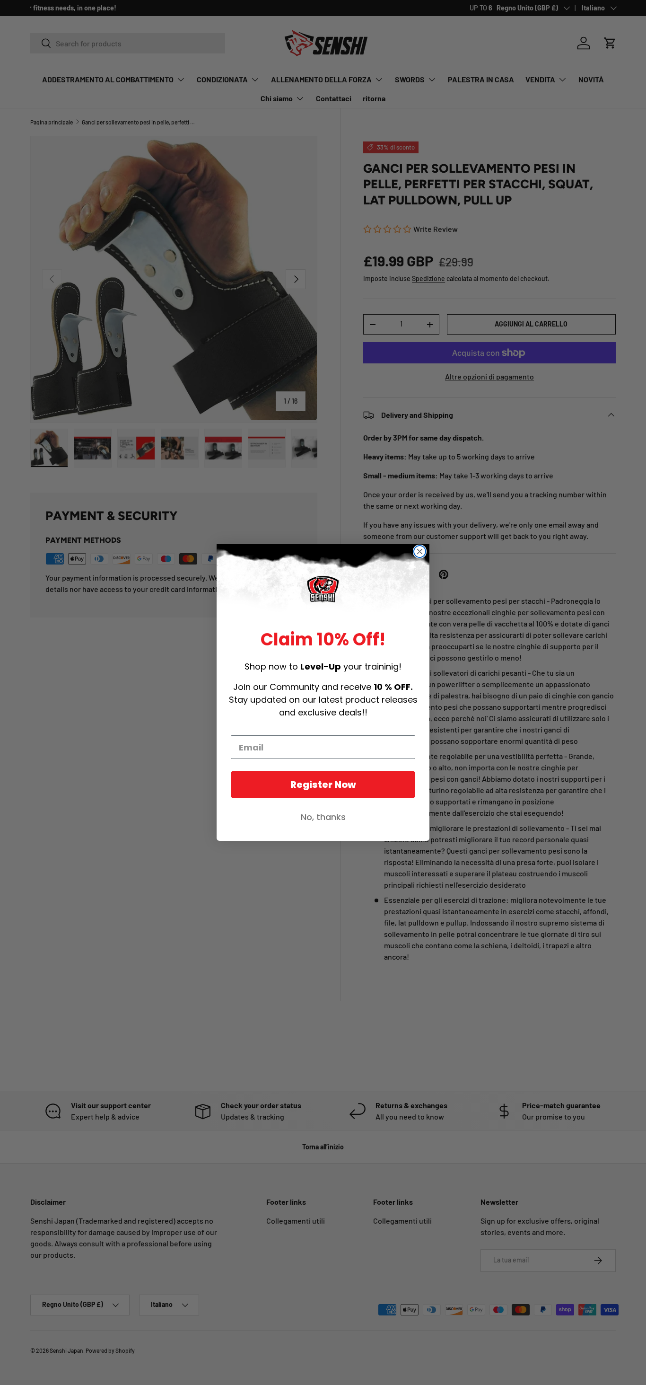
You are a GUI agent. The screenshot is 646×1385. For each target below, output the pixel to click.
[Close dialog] (420, 551)
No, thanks (323, 817)
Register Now (323, 784)
